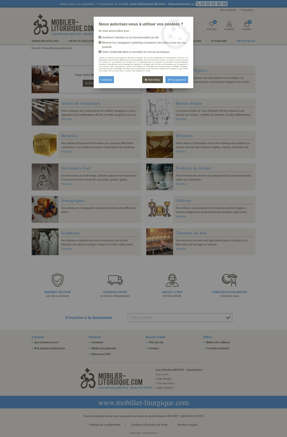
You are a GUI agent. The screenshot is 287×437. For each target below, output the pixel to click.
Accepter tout (178, 79)
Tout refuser (153, 79)
